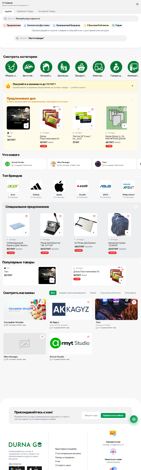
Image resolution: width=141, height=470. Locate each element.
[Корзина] (137, 4)
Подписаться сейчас (113, 415)
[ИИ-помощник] (134, 419)
